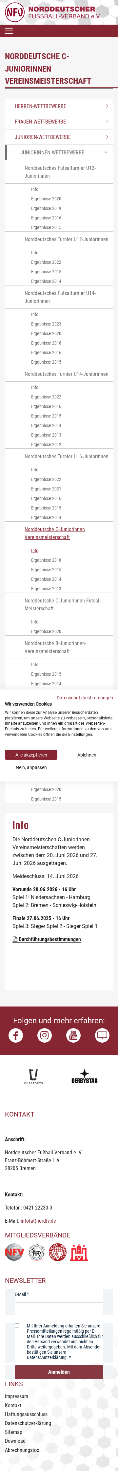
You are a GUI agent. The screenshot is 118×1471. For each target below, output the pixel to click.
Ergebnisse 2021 (46, 488)
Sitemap (13, 1432)
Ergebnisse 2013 (46, 435)
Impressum (16, 1396)
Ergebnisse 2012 (46, 444)
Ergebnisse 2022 (46, 262)
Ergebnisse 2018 (46, 343)
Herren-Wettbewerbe (40, 106)
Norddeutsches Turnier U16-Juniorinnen (66, 456)
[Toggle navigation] (9, 31)
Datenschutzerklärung (28, 1423)
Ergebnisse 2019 (46, 208)
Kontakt (13, 1405)
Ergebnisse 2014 (46, 281)
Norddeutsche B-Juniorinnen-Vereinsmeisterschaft (55, 647)
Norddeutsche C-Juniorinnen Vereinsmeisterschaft (55, 533)
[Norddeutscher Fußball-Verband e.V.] (52, 12)
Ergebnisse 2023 (46, 324)
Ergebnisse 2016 (46, 217)
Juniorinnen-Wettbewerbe (52, 152)
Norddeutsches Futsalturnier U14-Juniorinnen (60, 297)
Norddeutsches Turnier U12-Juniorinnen (66, 239)
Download (15, 1441)
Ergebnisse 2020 (46, 198)
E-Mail (20, 1294)
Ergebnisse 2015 (46, 227)
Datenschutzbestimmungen (85, 697)
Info (34, 189)
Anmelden (59, 1372)
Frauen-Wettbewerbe (40, 122)
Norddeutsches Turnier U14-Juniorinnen (66, 374)
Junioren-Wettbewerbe (43, 137)
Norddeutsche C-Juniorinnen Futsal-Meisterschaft (63, 605)
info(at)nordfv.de (38, 1221)
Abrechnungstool (23, 1450)
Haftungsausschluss (26, 1414)
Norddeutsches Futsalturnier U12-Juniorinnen (60, 172)
